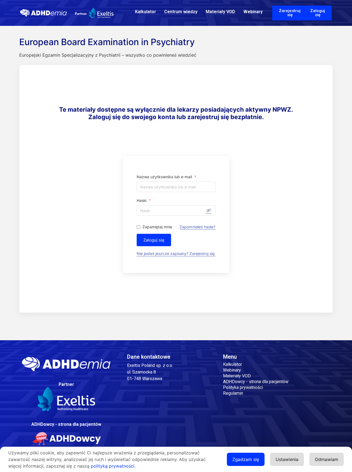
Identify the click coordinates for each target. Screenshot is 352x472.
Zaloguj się (153, 240)
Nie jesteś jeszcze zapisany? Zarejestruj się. (176, 253)
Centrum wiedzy (180, 11)
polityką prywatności (112, 466)
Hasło (144, 200)
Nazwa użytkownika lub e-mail (166, 177)
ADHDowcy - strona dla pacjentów (255, 381)
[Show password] (208, 210)
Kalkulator (145, 11)
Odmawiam (326, 459)
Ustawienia (287, 459)
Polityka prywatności (243, 387)
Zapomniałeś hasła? (198, 227)
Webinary (253, 11)
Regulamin (233, 393)
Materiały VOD (220, 11)
